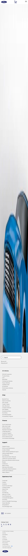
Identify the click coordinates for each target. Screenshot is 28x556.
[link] (4, 532)
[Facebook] (1, 524)
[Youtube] (6, 524)
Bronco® (3, 361)
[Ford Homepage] (5, 552)
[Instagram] (8, 524)
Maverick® (4, 363)
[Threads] (10, 524)
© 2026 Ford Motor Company (8, 531)
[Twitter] (3, 524)
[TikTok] (1, 526)
